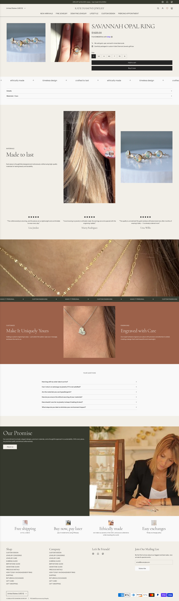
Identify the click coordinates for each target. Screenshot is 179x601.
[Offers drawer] (167, 8)
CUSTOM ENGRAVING (13, 299)
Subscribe (142, 568)
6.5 (109, 56)
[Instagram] (162, 2)
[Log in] (162, 8)
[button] (8, 332)
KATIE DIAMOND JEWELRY (89, 8)
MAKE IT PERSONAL (46, 299)
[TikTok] (171, 2)
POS (31, 598)
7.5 (119, 56)
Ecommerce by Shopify (42, 598)
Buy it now (132, 68)
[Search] (158, 8)
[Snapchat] (167, 2)
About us (10, 447)
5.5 (99, 56)
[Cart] (171, 8)
